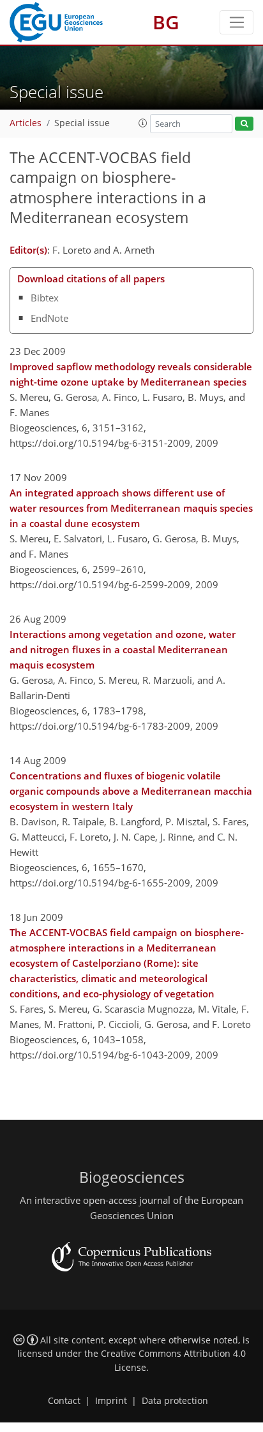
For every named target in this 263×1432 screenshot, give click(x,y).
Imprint (111, 1401)
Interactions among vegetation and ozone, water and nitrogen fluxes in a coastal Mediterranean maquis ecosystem (123, 649)
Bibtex (45, 297)
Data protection (175, 1401)
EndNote (49, 318)
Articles (25, 123)
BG (166, 22)
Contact (64, 1401)
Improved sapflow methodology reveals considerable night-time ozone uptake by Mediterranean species (131, 374)
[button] (143, 123)
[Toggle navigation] (236, 22)
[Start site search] (244, 124)
